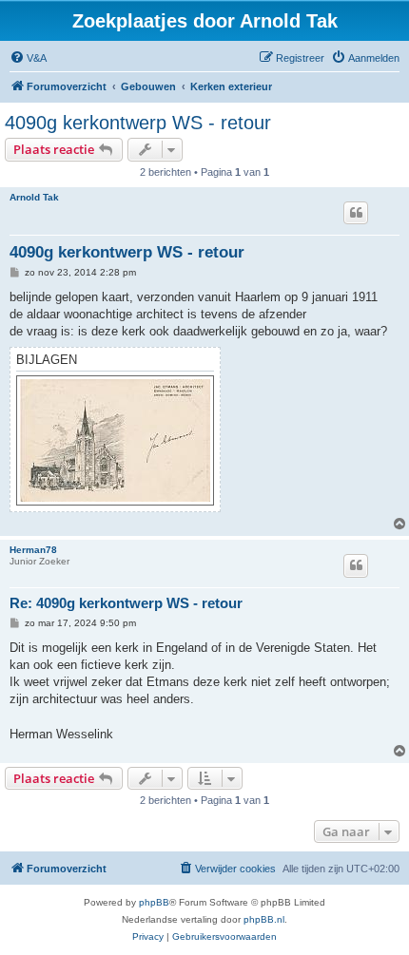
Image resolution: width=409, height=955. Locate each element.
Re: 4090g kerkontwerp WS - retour (126, 603)
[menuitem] (28, 58)
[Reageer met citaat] (355, 212)
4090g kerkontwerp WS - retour (138, 122)
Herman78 (33, 549)
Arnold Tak (34, 197)
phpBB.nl (263, 919)
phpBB (154, 902)
